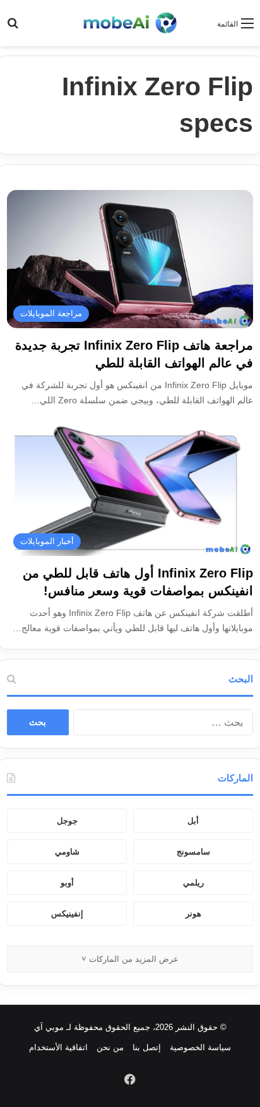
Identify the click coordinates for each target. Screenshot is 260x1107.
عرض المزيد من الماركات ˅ (130, 959)
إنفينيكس (67, 913)
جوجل (67, 821)
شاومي (67, 851)
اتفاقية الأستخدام (58, 1047)
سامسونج (193, 851)
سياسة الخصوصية (200, 1047)
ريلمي (193, 882)
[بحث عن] (12, 28)
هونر (193, 913)
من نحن (110, 1047)
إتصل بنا (147, 1047)
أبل (193, 821)
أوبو (67, 882)
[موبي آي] (130, 23)
